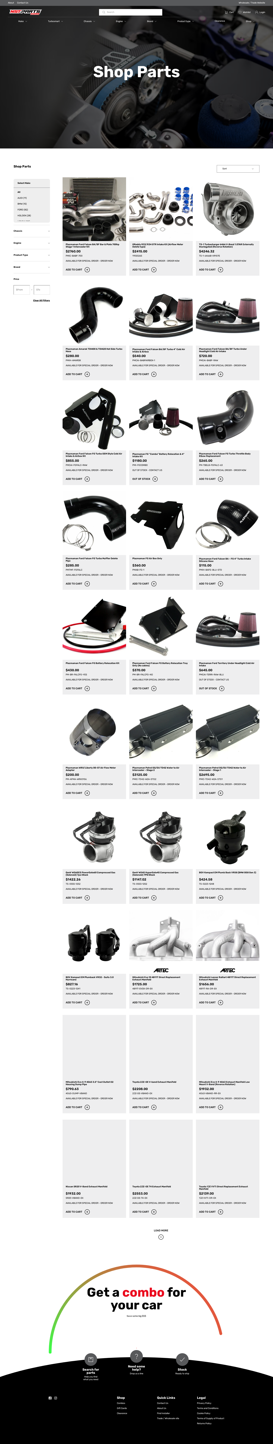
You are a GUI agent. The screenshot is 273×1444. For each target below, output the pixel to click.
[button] (22, 21)
